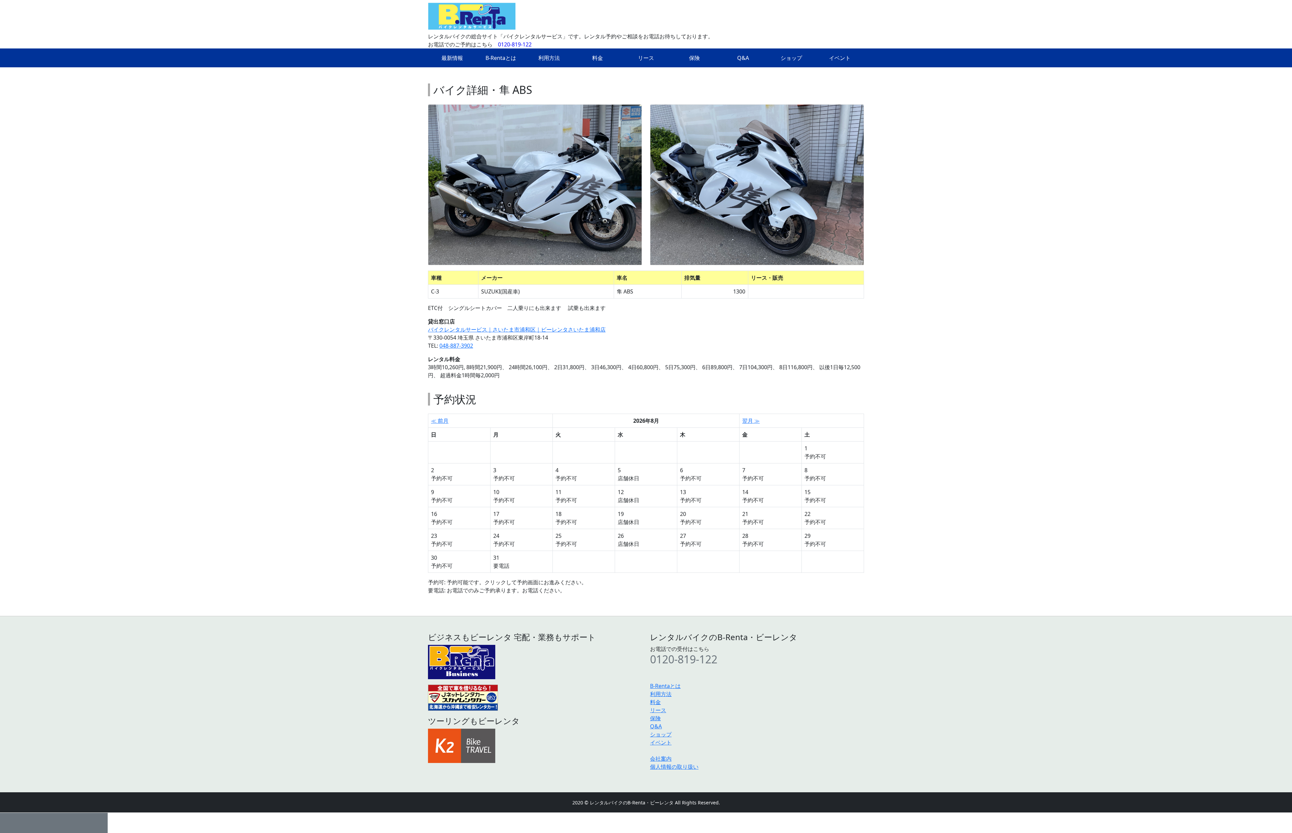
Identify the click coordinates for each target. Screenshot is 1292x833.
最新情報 (452, 58)
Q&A (743, 58)
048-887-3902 (456, 345)
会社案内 (661, 758)
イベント (840, 58)
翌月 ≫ (751, 420)
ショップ (791, 58)
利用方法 (549, 58)
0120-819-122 (515, 44)
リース (646, 58)
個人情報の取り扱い (674, 766)
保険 (694, 58)
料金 (597, 58)
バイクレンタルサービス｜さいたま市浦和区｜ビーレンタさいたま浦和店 (517, 329)
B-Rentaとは (501, 58)
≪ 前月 (439, 420)
